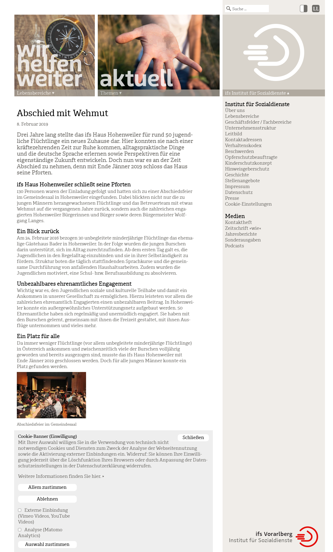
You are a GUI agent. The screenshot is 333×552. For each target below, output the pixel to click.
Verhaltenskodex (243, 146)
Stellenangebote (242, 181)
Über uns (235, 110)
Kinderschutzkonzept (248, 163)
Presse (232, 198)
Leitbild (233, 134)
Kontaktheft (238, 222)
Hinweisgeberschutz (247, 169)
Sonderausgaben (243, 240)
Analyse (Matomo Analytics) (40, 533)
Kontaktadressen (243, 140)
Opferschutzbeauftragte (251, 157)
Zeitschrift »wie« (243, 228)
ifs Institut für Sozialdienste (255, 93)
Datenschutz (239, 192)
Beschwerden (239, 151)
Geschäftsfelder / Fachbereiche (258, 122)
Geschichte (237, 175)
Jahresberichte (241, 234)
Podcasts (234, 246)
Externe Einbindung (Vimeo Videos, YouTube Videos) (44, 516)
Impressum (237, 187)
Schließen (193, 437)
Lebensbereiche (34, 93)
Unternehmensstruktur (250, 128)
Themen (109, 93)
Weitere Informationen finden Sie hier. (59, 476)
